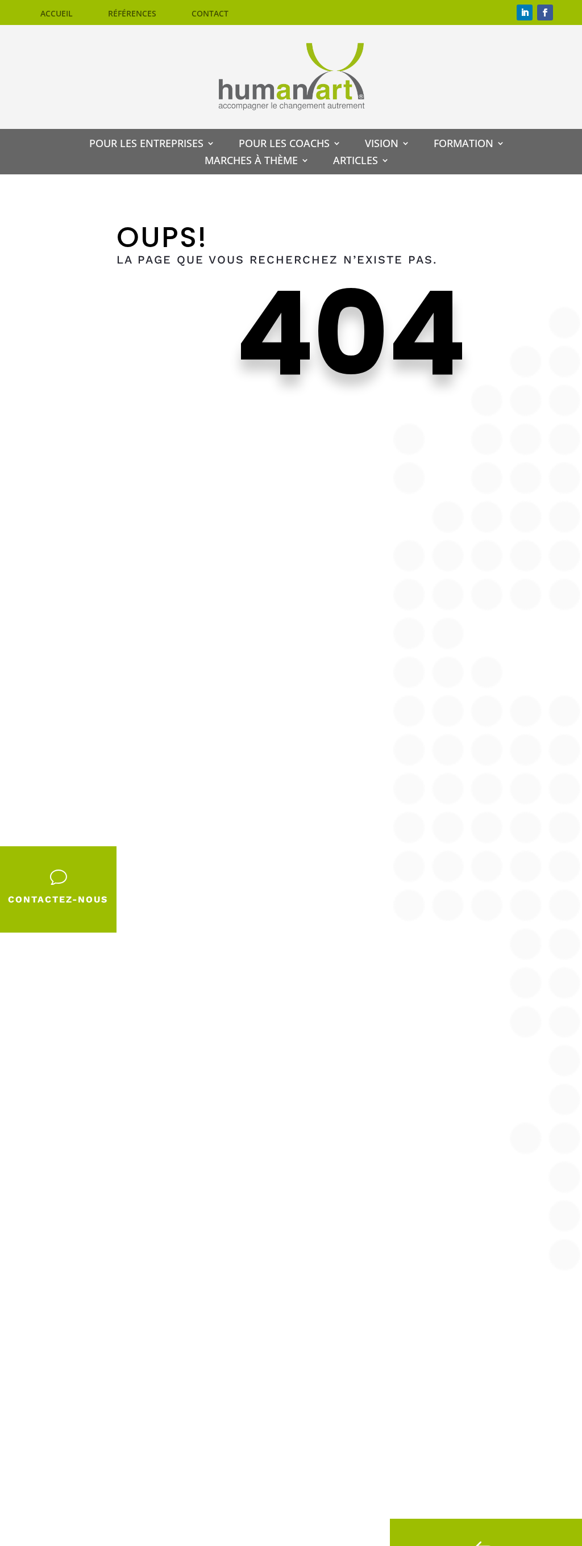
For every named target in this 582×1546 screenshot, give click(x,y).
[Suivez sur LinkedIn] (525, 12)
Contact (210, 14)
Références (132, 14)
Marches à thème (251, 161)
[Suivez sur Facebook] (545, 12)
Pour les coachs (284, 144)
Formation (463, 144)
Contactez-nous (58, 899)
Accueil (56, 14)
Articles (355, 161)
